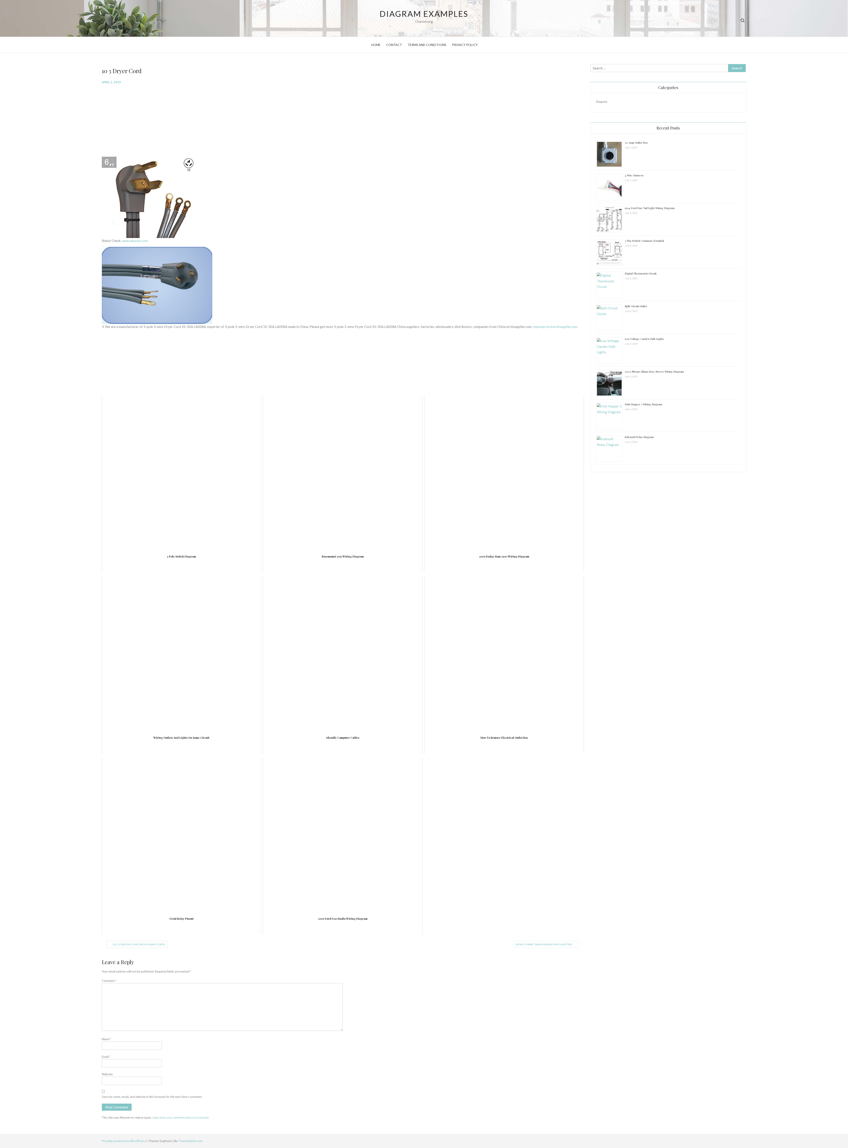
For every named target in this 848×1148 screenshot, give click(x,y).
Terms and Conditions (427, 45)
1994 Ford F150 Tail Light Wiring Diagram (650, 208)
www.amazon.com (135, 241)
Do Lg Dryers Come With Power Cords (139, 944)
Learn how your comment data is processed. (180, 1117)
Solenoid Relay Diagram (639, 437)
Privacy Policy (465, 45)
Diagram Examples (424, 14)
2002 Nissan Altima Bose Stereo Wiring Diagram (654, 371)
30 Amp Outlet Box (636, 142)
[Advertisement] (234, 120)
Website (107, 1074)
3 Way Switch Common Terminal (644, 240)
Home (375, 45)
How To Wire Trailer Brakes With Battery (544, 944)
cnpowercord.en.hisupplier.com (555, 327)
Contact (394, 45)
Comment (109, 980)
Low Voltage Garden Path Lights (644, 339)
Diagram (601, 101)
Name (106, 1039)
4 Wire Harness (634, 175)
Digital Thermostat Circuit (641, 273)
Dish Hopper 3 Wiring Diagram (643, 404)
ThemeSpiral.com (190, 1141)
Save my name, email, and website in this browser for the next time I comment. (152, 1097)
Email (106, 1057)
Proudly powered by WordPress (124, 1141)
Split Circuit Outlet (636, 306)
